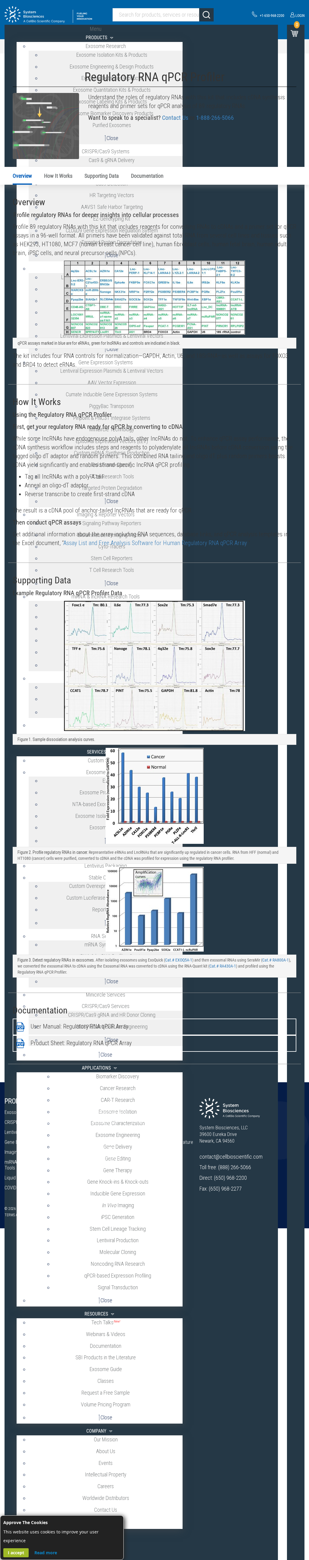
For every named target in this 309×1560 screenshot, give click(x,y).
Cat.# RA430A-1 (222, 966)
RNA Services (87, 1178)
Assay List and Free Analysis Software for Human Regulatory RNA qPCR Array (155, 543)
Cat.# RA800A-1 (275, 960)
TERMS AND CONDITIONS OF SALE (30, 1215)
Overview (22, 176)
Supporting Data (101, 176)
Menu (95, 29)
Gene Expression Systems (30, 1142)
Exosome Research (23, 1112)
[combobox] (163, 14)
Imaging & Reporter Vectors (31, 1152)
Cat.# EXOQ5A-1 (178, 960)
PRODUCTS (19, 1101)
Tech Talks (146, 1112)
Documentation (147, 176)
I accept (16, 1552)
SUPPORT (148, 1170)
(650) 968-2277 (225, 1188)
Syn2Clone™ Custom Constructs (93, 1135)
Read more (45, 1552)
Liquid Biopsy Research (27, 1178)
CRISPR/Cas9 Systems (27, 1122)
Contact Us (175, 117)
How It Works (58, 176)
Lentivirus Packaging (94, 1148)
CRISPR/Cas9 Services (96, 1122)
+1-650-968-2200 (272, 16)
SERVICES (87, 1101)
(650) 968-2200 (230, 1178)
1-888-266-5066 (215, 117)
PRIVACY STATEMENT (78, 1215)
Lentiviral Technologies (27, 1132)
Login (299, 16)
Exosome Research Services (101, 1112)
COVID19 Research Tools (29, 1188)
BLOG (143, 1155)
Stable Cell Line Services (98, 1158)
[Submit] (206, 14)
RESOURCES (152, 1101)
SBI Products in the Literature (164, 1142)
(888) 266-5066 (234, 1167)
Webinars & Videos (154, 1122)
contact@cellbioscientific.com (231, 1156)
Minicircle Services (92, 1168)
